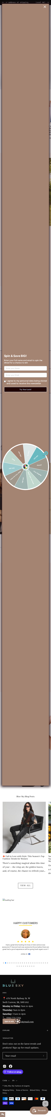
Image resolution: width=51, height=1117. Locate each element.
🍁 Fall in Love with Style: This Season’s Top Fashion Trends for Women (23, 857)
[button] (3, 962)
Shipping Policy (8, 1090)
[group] (25, 2)
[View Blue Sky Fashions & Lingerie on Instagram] (5, 1066)
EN (13, 1080)
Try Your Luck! (25, 389)
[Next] (48, 2)
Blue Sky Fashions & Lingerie (19, 1086)
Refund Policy (35, 1090)
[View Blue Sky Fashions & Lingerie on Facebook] (11, 1066)
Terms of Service (22, 1090)
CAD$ (5, 1080)
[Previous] (3, 2)
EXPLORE (6, 1030)
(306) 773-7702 (13, 1017)
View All (25, 885)
